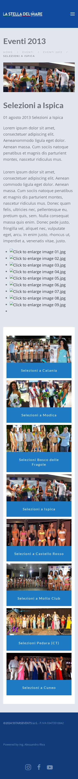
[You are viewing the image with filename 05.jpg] (38, 277)
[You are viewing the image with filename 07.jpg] (38, 291)
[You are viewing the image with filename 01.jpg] (38, 251)
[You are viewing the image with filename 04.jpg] (38, 271)
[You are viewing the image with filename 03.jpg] (38, 264)
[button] (72, 14)
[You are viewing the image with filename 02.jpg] (38, 258)
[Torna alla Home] (22, 14)
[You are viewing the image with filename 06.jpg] (38, 284)
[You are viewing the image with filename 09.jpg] (38, 304)
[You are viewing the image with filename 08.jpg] (38, 297)
